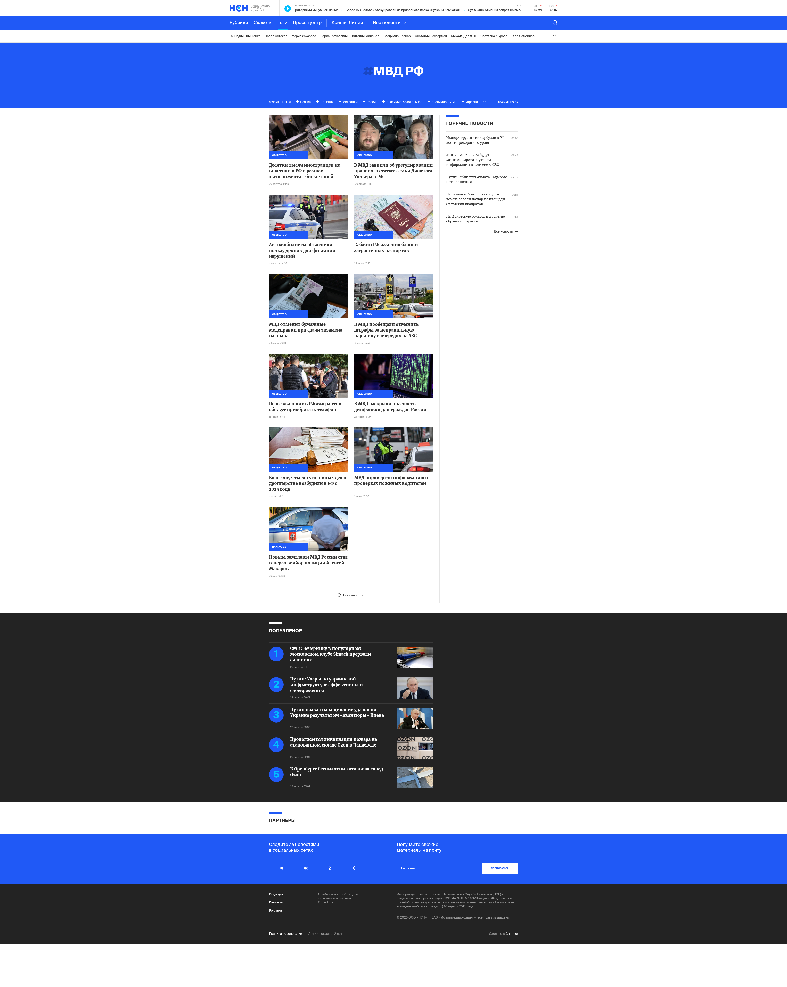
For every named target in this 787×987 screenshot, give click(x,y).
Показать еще (353, 595)
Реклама (275, 910)
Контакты (276, 902)
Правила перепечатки (285, 934)
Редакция (276, 894)
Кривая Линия (347, 22)
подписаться (500, 868)
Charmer (512, 934)
